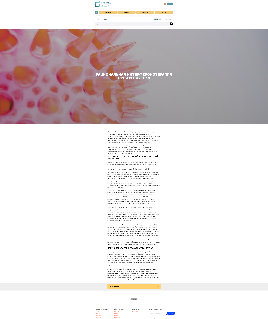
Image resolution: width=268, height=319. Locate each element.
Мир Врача (116, 311)
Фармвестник (98, 317)
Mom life (116, 315)
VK (168, 3)
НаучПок (116, 313)
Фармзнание (98, 315)
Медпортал (117, 317)
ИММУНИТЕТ (126, 12)
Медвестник (97, 313)
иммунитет (134, 299)
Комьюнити (135, 311)
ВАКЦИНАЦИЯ (145, 12)
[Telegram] (171, 4)
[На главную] (96, 12)
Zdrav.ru (97, 311)
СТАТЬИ (164, 12)
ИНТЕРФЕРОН (108, 12)
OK (165, 3)
